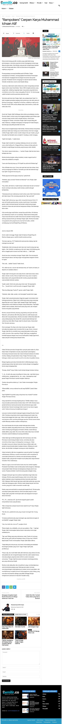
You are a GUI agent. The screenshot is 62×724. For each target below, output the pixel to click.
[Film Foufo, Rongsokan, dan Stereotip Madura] (25, 710)
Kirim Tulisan (40, 720)
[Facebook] (3, 587)
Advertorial (45, 125)
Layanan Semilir (31, 720)
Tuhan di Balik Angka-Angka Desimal (19, 642)
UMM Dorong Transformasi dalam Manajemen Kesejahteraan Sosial (50, 166)
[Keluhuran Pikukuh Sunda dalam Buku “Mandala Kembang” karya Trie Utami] (46, 74)
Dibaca (32, 3)
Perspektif (45, 708)
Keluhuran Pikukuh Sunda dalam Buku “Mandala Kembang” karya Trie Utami (54, 74)
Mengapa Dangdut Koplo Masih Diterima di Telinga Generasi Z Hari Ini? (9, 596)
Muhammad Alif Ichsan (9, 26)
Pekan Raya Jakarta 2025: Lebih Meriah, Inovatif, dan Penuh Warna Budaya (50, 128)
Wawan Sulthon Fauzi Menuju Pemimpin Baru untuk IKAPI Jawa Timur (51, 48)
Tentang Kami (47, 722)
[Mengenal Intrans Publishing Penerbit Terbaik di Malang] (51, 140)
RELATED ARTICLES (8, 614)
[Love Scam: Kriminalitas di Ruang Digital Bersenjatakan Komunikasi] (25, 703)
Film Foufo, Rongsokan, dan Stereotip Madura (35, 709)
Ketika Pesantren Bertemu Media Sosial (34, 695)
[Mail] (14, 609)
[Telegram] (14, 587)
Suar (46, 3)
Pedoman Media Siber (50, 720)
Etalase (11, 8)
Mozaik (39, 3)
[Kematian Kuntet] (21, 621)
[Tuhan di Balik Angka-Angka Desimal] (21, 634)
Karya (51, 3)
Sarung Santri (24, 3)
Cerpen (13, 16)
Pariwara (54, 722)
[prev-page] (37, 614)
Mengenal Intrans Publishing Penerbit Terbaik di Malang (51, 147)
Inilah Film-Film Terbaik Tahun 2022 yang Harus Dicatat (33, 596)
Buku (44, 696)
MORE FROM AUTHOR (20, 614)
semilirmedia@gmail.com (13, 710)
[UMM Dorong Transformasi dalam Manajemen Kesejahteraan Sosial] (51, 159)
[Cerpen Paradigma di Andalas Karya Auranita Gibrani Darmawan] (8, 634)
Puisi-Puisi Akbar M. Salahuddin (7, 627)
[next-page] (39, 614)
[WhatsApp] (11, 587)
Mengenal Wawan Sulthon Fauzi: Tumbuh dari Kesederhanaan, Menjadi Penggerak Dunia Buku (54, 65)
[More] (33, 33)
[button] (59, 5)
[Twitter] (7, 587)
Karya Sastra (8, 16)
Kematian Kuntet (20, 627)
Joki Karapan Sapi (33, 627)
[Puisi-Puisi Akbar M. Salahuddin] (8, 621)
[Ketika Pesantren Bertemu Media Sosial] (25, 696)
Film (44, 701)
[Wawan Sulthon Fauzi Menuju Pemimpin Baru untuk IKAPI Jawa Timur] (51, 39)
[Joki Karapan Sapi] (34, 621)
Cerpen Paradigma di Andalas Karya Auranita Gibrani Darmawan (7, 643)
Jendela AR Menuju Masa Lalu (33, 632)
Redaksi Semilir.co (47, 51)
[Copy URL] (18, 587)
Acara (44, 44)
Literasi (44, 694)
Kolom (4, 8)
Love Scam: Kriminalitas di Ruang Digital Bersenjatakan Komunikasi (34, 703)
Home (3, 16)
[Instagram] (12, 609)
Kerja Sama (39, 722)
